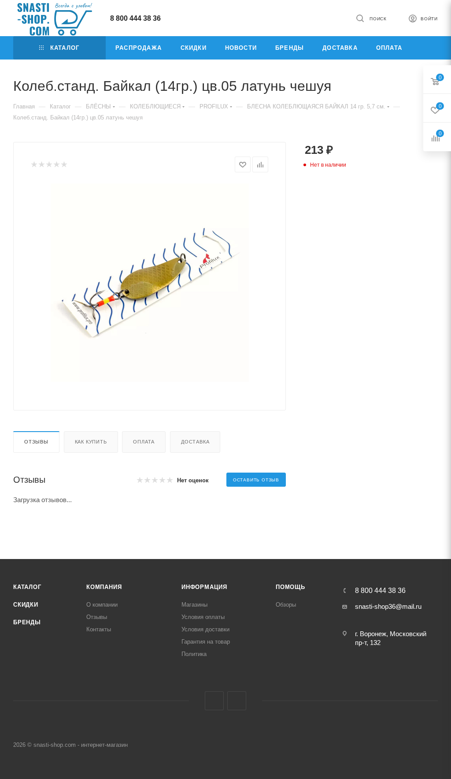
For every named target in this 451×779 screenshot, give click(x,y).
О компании (102, 604)
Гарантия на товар (205, 641)
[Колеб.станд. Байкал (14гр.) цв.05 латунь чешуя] (150, 282)
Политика (194, 654)
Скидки (25, 604)
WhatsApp (236, 700)
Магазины (194, 604)
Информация (204, 587)
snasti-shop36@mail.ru (388, 606)
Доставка (195, 441)
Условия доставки (205, 629)
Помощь (290, 587)
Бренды (27, 622)
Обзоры (286, 604)
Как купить (91, 441)
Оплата (144, 441)
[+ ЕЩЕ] (424, 48)
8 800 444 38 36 (135, 18)
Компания (104, 587)
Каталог (27, 587)
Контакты (98, 629)
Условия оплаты (203, 617)
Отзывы (36, 441)
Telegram (214, 700)
